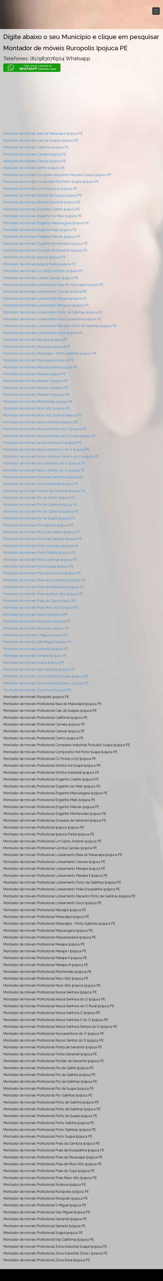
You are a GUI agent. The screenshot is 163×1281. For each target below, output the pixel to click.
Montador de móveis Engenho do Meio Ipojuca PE (42, 216)
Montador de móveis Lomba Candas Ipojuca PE (40, 278)
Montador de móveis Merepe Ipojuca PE (34, 374)
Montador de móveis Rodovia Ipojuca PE (35, 615)
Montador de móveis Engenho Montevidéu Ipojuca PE (45, 244)
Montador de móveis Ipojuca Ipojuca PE (34, 257)
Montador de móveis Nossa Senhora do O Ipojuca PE (45, 429)
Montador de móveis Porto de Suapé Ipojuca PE (41, 546)
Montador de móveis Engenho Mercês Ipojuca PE (41, 237)
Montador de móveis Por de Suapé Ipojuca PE (39, 518)
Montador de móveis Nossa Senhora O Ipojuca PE (42, 443)
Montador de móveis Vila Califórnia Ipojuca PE (39, 669)
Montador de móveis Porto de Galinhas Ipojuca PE (42, 539)
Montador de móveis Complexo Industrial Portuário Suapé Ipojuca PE (57, 175)
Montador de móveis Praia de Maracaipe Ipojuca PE (43, 587)
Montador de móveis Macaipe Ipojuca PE (35, 340)
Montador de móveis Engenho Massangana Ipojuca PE (46, 223)
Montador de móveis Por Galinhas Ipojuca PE (38, 525)
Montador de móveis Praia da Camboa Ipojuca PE (42, 573)
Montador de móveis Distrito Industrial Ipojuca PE (41, 202)
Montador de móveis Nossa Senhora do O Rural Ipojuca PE (49, 436)
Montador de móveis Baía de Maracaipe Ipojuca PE (43, 133)
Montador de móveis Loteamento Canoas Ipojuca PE (45, 291)
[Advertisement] (81, 101)
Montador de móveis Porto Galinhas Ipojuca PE (40, 560)
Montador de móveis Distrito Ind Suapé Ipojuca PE (42, 195)
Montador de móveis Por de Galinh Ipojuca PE (39, 498)
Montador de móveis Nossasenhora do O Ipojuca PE (44, 463)
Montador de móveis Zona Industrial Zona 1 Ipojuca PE (46, 683)
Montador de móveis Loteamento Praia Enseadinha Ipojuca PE (52, 319)
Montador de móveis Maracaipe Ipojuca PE (36, 347)
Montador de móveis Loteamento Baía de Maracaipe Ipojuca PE (53, 285)
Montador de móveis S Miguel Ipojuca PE (35, 635)
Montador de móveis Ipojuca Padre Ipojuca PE (39, 264)
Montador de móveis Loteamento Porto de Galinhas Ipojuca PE (53, 312)
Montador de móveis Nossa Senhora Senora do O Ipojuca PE (50, 457)
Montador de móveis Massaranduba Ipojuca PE (40, 367)
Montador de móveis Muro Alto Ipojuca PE (36, 408)
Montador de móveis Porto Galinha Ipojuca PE (39, 553)
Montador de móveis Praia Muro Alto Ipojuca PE (40, 608)
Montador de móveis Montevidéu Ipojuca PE (38, 402)
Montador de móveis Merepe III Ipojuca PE (36, 395)
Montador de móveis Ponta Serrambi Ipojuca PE (40, 484)
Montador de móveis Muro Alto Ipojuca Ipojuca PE (42, 415)
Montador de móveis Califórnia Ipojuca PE (36, 147)
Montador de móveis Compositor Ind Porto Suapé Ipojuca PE (51, 182)
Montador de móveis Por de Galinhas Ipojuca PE (41, 511)
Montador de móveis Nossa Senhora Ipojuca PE (40, 422)
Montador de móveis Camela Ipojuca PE (34, 154)
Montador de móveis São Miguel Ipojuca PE (37, 642)
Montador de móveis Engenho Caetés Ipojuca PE (41, 209)
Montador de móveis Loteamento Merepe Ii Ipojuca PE (46, 305)
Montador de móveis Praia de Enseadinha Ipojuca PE (44, 580)
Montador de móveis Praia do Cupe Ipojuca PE (39, 601)
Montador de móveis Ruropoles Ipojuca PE (36, 621)
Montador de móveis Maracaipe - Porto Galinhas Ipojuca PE (50, 353)
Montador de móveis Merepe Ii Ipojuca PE (35, 388)
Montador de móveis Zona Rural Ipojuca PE (37, 690)
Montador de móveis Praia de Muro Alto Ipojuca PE (43, 594)
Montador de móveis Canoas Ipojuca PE (34, 161)
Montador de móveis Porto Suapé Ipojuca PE (38, 566)
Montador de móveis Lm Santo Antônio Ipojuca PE (43, 271)
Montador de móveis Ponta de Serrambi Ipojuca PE (43, 477)
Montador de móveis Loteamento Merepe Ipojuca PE (45, 298)
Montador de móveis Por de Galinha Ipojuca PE (40, 505)
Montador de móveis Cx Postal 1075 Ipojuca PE (40, 189)
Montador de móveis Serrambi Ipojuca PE (35, 649)
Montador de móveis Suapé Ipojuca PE (33, 663)
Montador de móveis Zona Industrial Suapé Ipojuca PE (45, 676)
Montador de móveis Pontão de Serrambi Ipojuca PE (44, 491)
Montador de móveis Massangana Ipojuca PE (38, 360)
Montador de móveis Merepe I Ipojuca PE (35, 381)
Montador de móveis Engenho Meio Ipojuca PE (40, 230)
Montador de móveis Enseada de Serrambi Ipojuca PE (45, 250)
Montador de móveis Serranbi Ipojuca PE (35, 656)
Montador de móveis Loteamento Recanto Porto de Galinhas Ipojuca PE (60, 326)
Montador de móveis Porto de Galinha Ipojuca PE (41, 532)
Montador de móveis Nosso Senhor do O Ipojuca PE (44, 470)
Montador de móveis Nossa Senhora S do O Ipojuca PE (46, 450)
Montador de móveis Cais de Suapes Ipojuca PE (40, 140)
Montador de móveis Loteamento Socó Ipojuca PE (43, 333)
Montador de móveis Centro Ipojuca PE (34, 168)
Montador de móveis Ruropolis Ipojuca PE (36, 628)
